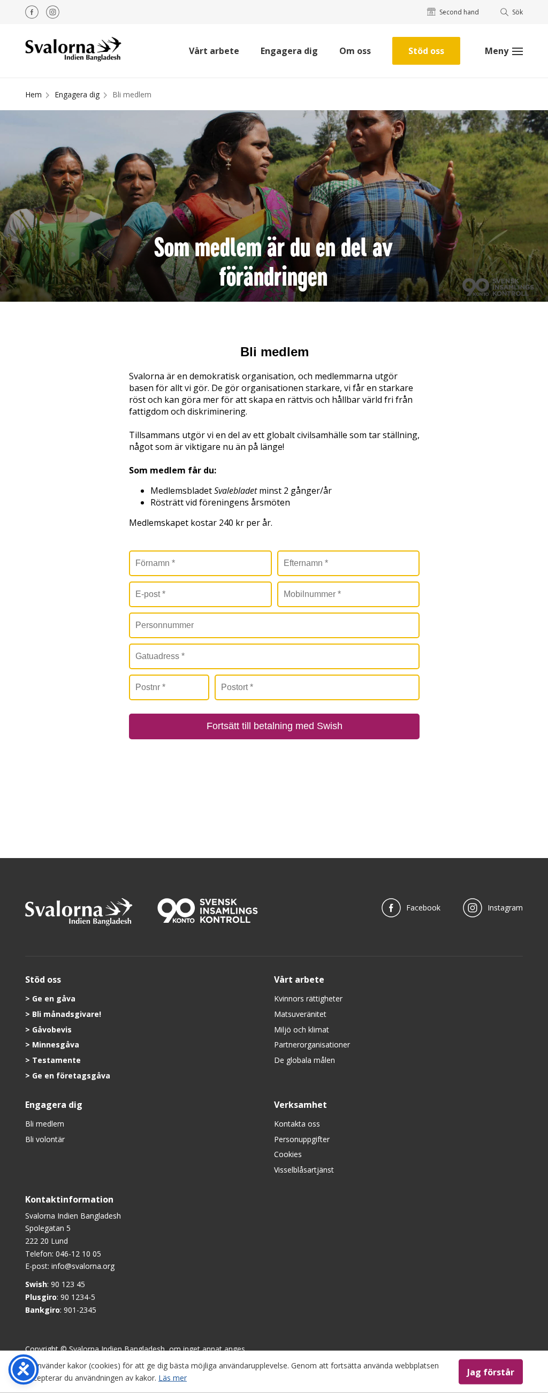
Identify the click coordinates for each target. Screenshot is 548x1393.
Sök (517, 12)
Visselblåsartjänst (304, 1170)
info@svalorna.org (83, 1266)
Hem (33, 94)
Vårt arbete (214, 51)
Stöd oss (426, 51)
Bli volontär (45, 1139)
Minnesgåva (55, 1044)
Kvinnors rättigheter (308, 998)
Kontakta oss (297, 1124)
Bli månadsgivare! (66, 1014)
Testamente (56, 1060)
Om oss (355, 51)
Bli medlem (131, 94)
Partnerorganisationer (312, 1044)
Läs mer (172, 1377)
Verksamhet (300, 1105)
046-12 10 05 (78, 1254)
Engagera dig (289, 51)
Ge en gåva (53, 998)
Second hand (459, 12)
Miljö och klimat (301, 1029)
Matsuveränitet (300, 1014)
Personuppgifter (302, 1139)
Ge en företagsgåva (71, 1075)
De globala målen (304, 1060)
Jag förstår (490, 1371)
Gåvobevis (52, 1029)
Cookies (288, 1154)
